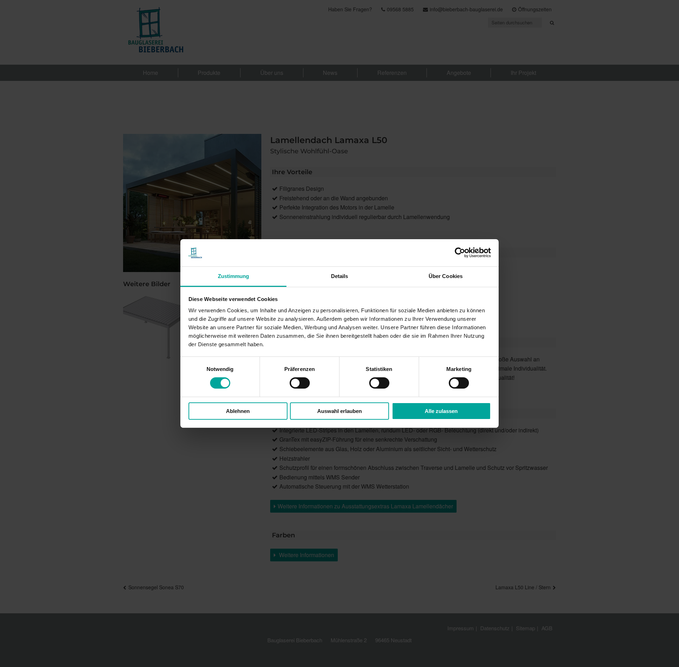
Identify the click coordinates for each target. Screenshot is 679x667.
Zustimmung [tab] (233, 276)
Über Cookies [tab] (446, 276)
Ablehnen (238, 411)
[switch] (300, 383)
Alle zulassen (441, 411)
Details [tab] (339, 276)
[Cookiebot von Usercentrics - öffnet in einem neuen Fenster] (460, 252)
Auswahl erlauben (339, 411)
